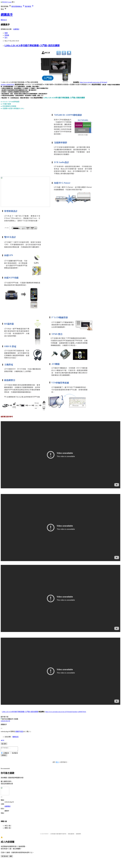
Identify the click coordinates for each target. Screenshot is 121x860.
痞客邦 (17, 731)
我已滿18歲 (5, 856)
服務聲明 (78, 834)
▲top (2, 740)
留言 (21, 731)
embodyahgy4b (5, 721)
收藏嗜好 (16, 29)
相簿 (6, 33)
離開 (11, 856)
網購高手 (7, 14)
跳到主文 (4, 20)
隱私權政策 (71, 834)
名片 (6, 37)
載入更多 (4, 743)
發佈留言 (4, 755)
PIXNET (46, 834)
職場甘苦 (15, 737)
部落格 (7, 35)
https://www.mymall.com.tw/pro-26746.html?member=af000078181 (65, 711)
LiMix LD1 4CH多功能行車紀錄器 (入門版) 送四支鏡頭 (32, 45)
